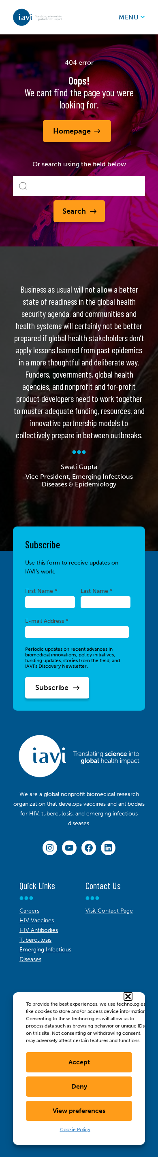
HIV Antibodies (38, 930)
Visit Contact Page (109, 910)
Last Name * (97, 590)
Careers (29, 910)
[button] (128, 996)
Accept (79, 1062)
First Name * (41, 590)
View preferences (79, 1111)
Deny (79, 1086)
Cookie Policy (75, 1129)
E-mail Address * (46, 620)
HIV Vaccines (36, 920)
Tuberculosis (35, 939)
